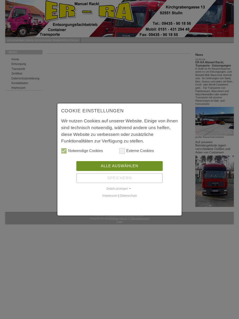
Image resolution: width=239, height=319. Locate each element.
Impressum (109, 195)
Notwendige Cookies (85, 151)
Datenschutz (128, 195)
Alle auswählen (119, 166)
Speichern (119, 178)
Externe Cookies (140, 151)
